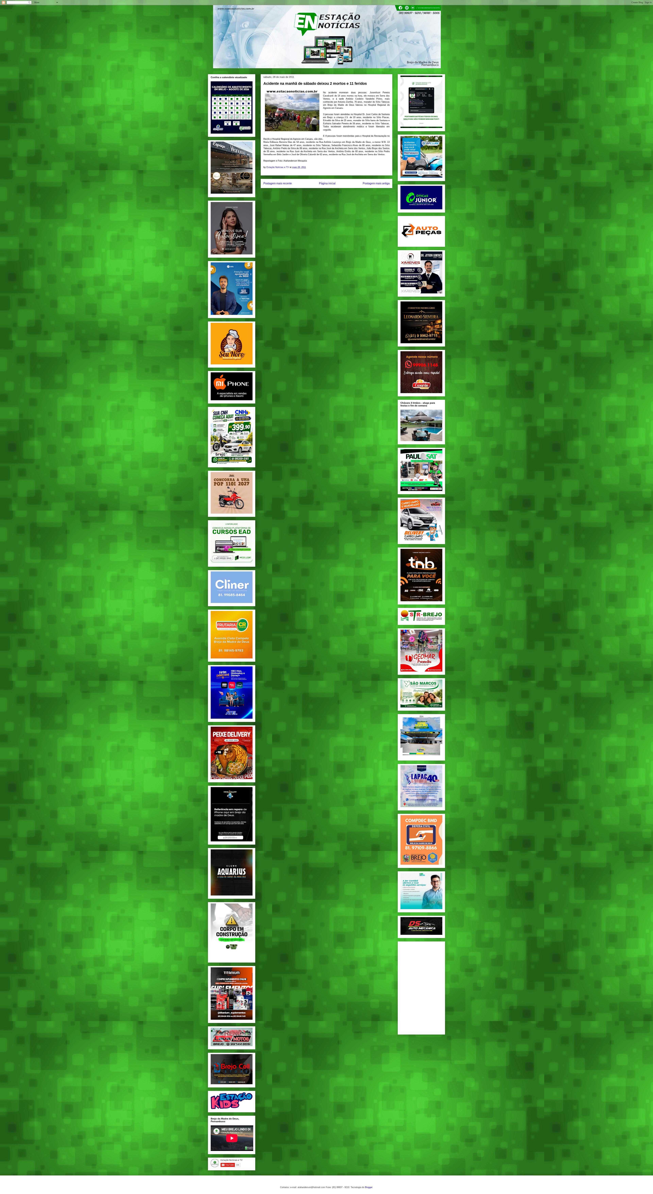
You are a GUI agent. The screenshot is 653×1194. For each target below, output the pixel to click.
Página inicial (327, 183)
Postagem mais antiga (376, 183)
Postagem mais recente (277, 183)
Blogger (368, 1187)
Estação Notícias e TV (278, 167)
